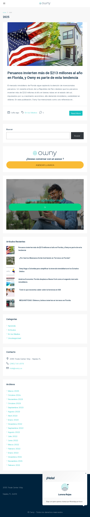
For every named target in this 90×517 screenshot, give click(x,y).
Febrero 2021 (14, 465)
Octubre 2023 (14, 403)
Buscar (9, 129)
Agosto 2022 (14, 432)
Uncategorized (14, 338)
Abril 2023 (12, 415)
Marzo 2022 (13, 444)
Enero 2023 (13, 419)
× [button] (85, 473)
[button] (64, 490)
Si (45, 207)
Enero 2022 (13, 452)
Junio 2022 (13, 440)
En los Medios (31, 112)
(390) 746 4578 (17, 363)
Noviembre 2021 (15, 460)
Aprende (12, 325)
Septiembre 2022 (15, 427)
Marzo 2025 (13, 390)
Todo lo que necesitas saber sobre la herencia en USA (40, 290)
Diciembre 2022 (15, 423)
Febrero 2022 (14, 448)
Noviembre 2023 (15, 399)
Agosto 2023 (14, 411)
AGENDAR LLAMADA (45, 164)
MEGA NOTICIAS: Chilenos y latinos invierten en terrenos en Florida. (45, 300)
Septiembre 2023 (15, 407)
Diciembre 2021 (15, 456)
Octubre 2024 (14, 395)
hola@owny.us (16, 368)
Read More (76, 113)
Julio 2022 (12, 436)
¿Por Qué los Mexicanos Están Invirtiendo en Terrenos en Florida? (44, 258)
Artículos (12, 329)
